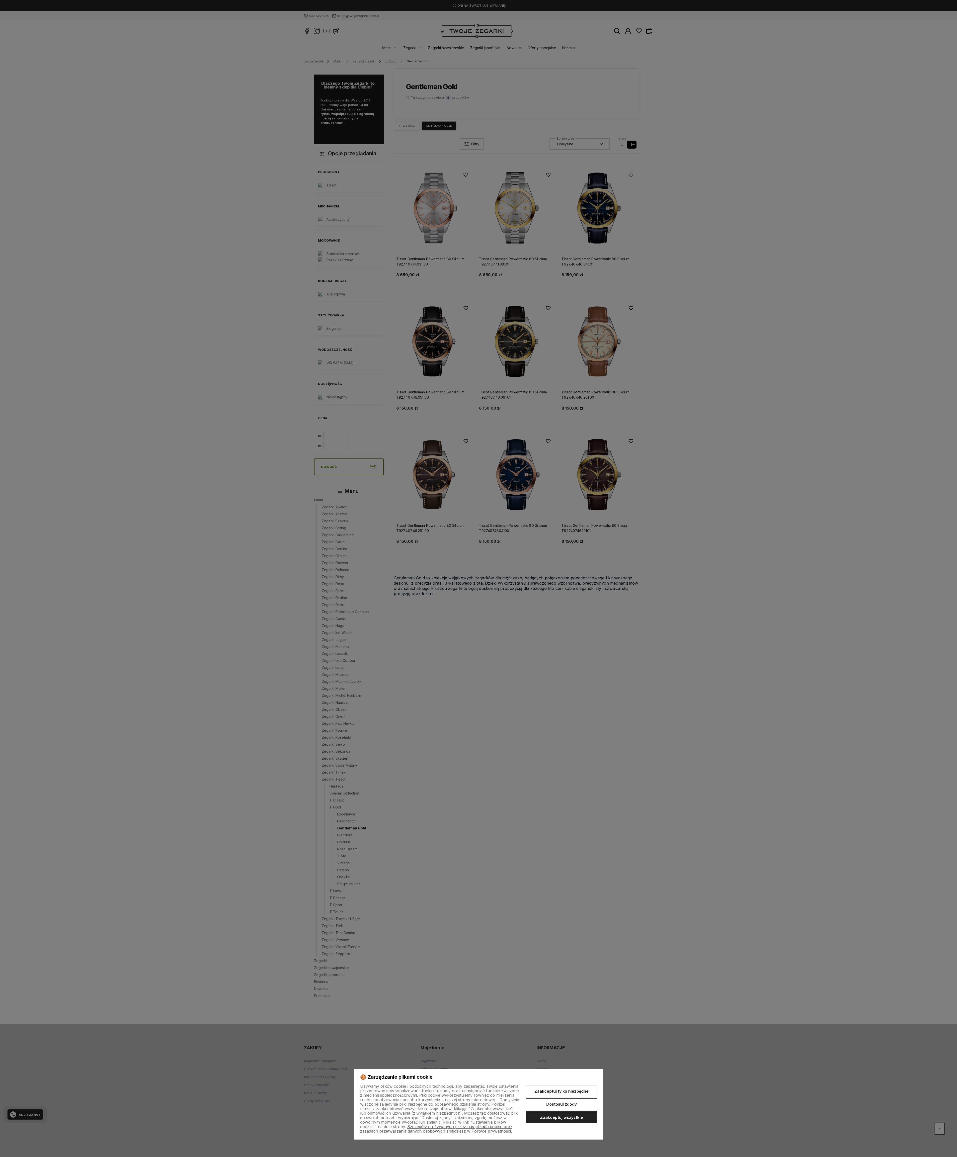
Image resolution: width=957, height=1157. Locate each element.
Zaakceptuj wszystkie (561, 1117)
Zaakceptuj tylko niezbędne (561, 1091)
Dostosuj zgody (561, 1104)
